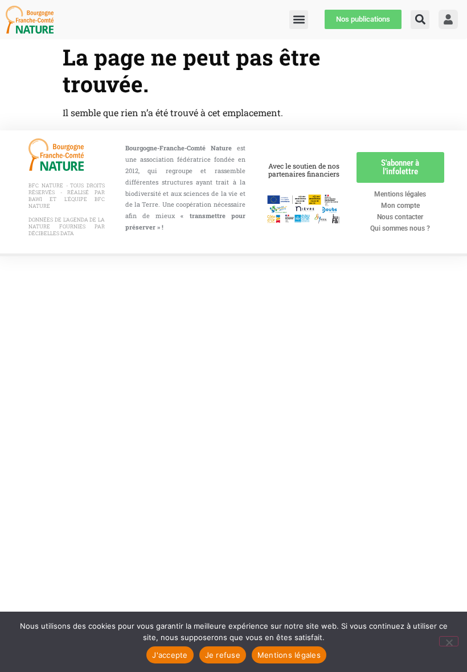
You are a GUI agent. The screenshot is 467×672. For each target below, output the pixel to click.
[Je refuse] (448, 641)
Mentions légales (400, 194)
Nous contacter (400, 217)
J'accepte (169, 654)
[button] (420, 19)
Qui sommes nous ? (400, 228)
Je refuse (222, 654)
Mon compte (400, 206)
